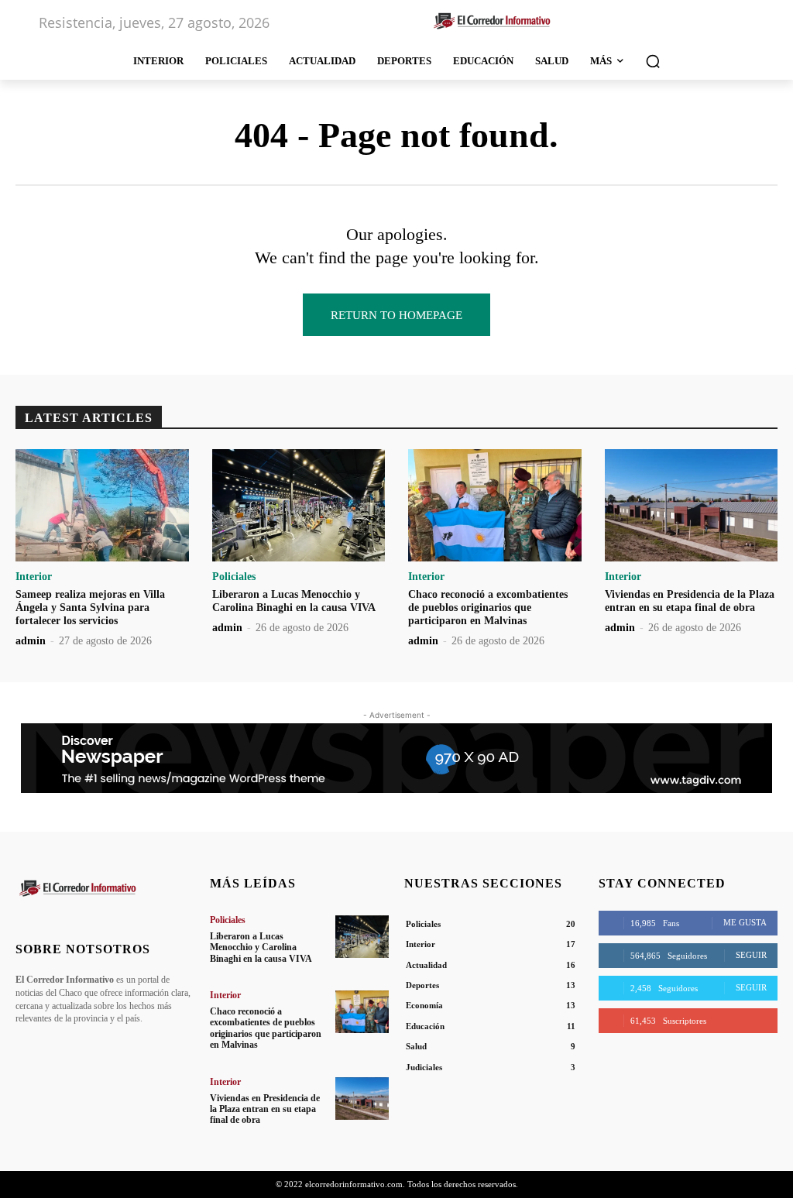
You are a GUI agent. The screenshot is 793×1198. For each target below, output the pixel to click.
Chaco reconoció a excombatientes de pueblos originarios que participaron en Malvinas (488, 607)
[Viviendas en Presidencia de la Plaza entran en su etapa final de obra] (691, 505)
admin (30, 641)
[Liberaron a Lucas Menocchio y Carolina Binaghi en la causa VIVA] (299, 505)
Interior (33, 577)
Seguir (751, 954)
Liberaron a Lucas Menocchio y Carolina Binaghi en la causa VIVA (294, 601)
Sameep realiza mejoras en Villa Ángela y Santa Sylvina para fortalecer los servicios (90, 607)
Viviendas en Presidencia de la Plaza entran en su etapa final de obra (689, 601)
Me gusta (745, 922)
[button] (652, 61)
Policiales (234, 577)
